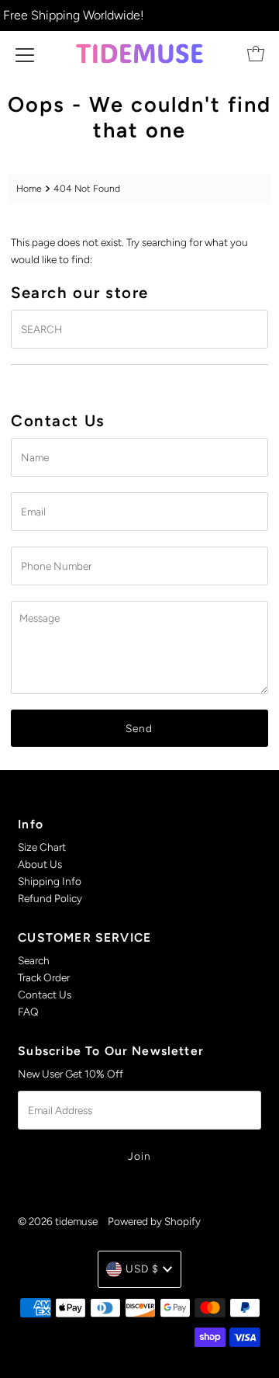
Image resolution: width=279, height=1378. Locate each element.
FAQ (28, 1011)
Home (29, 188)
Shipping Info (49, 881)
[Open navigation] (25, 53)
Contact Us (44, 994)
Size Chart (42, 847)
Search (34, 960)
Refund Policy (50, 898)
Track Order (44, 977)
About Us (40, 864)
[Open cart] (255, 53)
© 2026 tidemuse (58, 1221)
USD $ (142, 1268)
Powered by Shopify (154, 1221)
